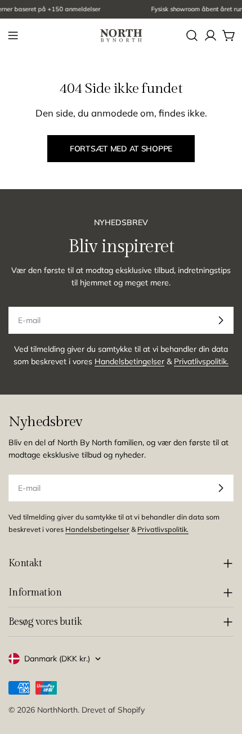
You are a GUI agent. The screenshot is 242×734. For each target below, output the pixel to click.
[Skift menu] (13, 35)
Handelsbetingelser (129, 361)
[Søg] (192, 35)
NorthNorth (57, 710)
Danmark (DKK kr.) (57, 659)
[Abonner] (220, 320)
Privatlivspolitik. (201, 361)
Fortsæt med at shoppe (121, 149)
